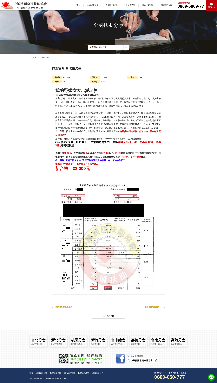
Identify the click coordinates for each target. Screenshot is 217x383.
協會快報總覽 (148, 5)
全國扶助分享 (166, 5)
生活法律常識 (129, 5)
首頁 (78, 5)
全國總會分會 (93, 5)
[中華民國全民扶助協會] (24, 5)
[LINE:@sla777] (80, 358)
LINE (211, 377)
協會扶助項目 (111, 5)
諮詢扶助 (211, 7)
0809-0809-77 (191, 6)
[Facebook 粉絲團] (137, 358)
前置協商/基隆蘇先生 (153, 307)
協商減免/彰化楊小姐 (63, 307)
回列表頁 (110, 316)
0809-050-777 (169, 377)
